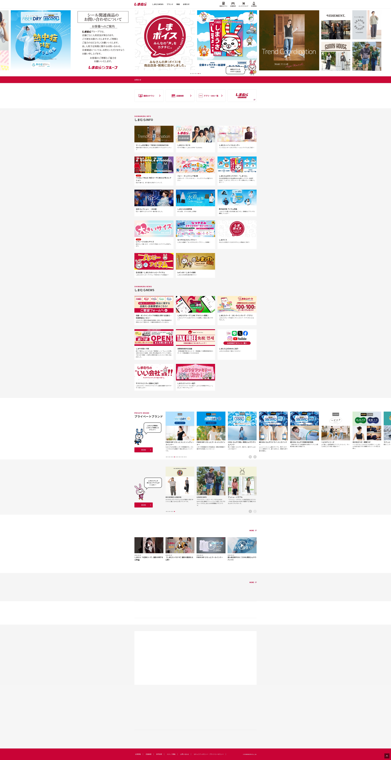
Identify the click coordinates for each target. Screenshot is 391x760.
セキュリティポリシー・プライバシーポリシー (209, 754)
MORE (143, 450)
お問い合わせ (184, 754)
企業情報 (138, 754)
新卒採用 (159, 754)
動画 (178, 4)
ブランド (170, 4)
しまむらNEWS (157, 4)
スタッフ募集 (171, 754)
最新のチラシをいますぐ (235, 70)
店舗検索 (148, 754)
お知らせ (186, 4)
